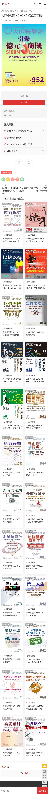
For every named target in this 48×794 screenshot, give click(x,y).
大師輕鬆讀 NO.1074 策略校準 (11, 660)
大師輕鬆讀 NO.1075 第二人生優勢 (34, 614)
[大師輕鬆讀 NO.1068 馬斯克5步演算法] (36, 731)
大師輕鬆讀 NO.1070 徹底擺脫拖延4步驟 (34, 707)
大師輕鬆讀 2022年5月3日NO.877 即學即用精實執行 (35, 286)
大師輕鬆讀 (7, 173)
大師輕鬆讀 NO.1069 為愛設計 (11, 754)
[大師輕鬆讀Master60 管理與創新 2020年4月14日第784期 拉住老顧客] (36, 217)
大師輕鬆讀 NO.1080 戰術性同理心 (35, 473)
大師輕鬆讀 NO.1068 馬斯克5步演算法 (35, 754)
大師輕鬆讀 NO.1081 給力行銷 (11, 473)
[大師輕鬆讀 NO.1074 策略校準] (12, 638)
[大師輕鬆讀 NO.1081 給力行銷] (12, 450)
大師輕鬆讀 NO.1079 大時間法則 (11, 520)
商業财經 (7, 20)
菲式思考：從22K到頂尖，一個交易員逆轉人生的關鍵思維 (12, 190)
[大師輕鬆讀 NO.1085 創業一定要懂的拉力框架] (12, 217)
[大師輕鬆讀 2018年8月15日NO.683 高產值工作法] (12, 357)
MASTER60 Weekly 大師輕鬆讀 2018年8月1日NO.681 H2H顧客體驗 (12, 427)
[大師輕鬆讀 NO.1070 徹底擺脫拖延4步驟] (36, 684)
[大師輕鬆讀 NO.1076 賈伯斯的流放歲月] (12, 591)
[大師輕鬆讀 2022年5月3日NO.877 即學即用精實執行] (36, 264)
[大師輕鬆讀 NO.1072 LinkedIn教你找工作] (36, 638)
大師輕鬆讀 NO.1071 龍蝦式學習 (11, 707)
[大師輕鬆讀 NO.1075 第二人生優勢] (36, 591)
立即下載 (24, 102)
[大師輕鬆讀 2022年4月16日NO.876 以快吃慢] (12, 264)
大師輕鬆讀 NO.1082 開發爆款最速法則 (34, 426)
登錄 (26, 773)
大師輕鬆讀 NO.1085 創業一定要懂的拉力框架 (12, 240)
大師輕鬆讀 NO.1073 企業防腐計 (11, 567)
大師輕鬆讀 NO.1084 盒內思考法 (35, 333)
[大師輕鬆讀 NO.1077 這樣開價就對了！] (36, 544)
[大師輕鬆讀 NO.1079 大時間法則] (12, 497)
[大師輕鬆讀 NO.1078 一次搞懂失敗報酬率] (36, 497)
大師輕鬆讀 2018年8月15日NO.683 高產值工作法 (12, 380)
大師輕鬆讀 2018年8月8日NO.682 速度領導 (35, 380)
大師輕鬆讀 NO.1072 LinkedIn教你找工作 (35, 660)
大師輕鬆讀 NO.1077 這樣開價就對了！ (34, 567)
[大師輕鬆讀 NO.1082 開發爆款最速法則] (36, 404)
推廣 (23, 20)
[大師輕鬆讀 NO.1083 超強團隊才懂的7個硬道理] (12, 310)
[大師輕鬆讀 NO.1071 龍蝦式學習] (12, 684)
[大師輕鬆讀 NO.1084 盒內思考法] (36, 310)
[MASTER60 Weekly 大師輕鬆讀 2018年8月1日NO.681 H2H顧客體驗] (12, 404)
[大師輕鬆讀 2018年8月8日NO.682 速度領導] (36, 357)
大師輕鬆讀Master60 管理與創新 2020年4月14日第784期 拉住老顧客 (35, 240)
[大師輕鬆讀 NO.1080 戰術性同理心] (36, 450)
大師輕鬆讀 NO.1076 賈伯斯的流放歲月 (11, 614)
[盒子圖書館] (6, 4)
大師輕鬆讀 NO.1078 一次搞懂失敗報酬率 (34, 520)
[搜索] (35, 3)
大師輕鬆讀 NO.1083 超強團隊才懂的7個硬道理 (12, 333)
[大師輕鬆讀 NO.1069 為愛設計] (12, 731)
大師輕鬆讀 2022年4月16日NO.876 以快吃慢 (12, 286)
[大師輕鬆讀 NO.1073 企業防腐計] (12, 544)
